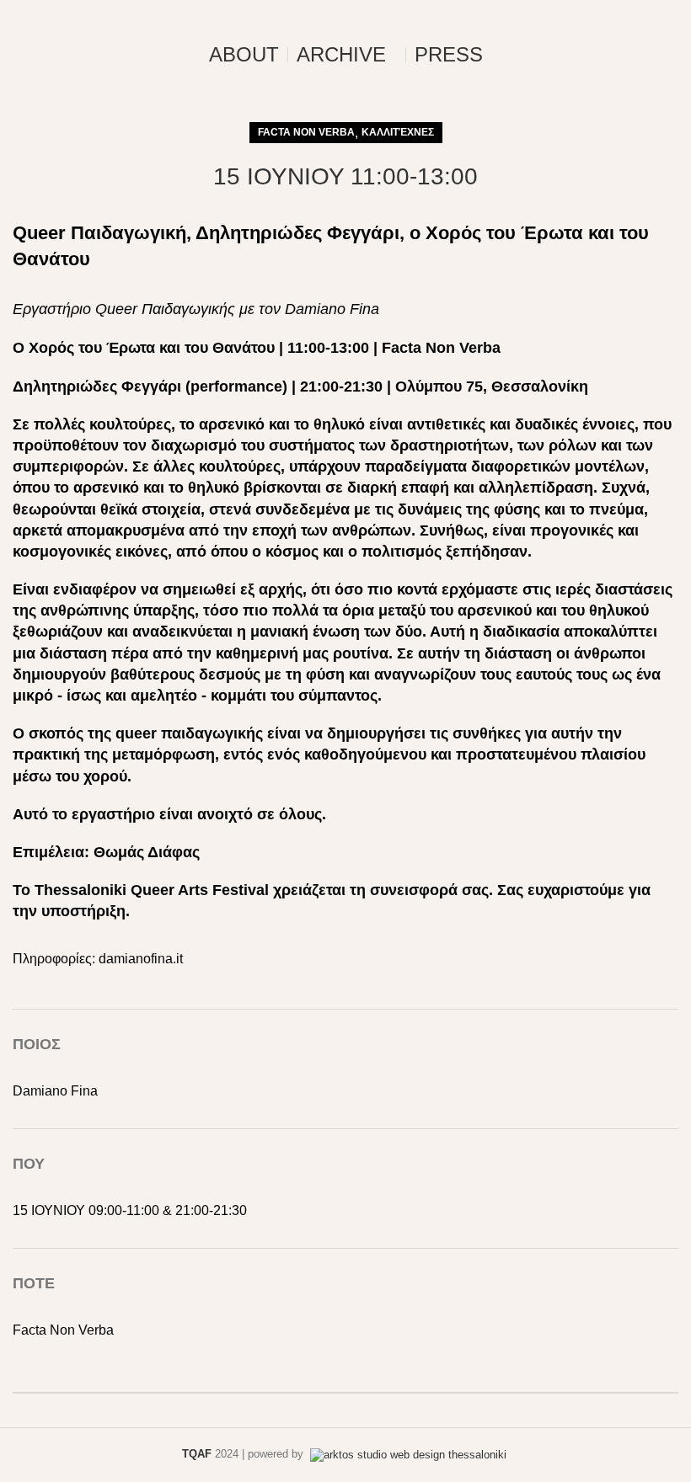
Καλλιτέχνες (398, 132)
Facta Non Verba (306, 132)
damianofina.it (141, 959)
